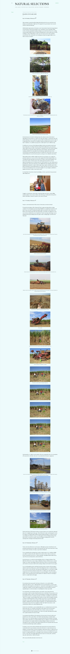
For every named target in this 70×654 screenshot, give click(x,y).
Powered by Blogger (36, 650)
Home (16, 7)
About (19, 7)
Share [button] (12, 12)
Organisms (46, 7)
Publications (31, 7)
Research (41, 7)
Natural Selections (32, 4)
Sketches (37, 7)
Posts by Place (24, 7)
